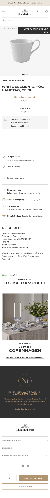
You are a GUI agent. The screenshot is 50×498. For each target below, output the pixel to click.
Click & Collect (25, 486)
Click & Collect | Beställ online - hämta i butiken (25, 3)
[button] (23, 74)
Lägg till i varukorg (33, 478)
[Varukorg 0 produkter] (46, 11)
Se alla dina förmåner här (25, 409)
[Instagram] (27, 466)
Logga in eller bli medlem (21, 126)
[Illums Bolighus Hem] (25, 12)
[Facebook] (23, 466)
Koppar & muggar (10, 28)
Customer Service (12, 440)
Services (7, 448)
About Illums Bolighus (15, 456)
